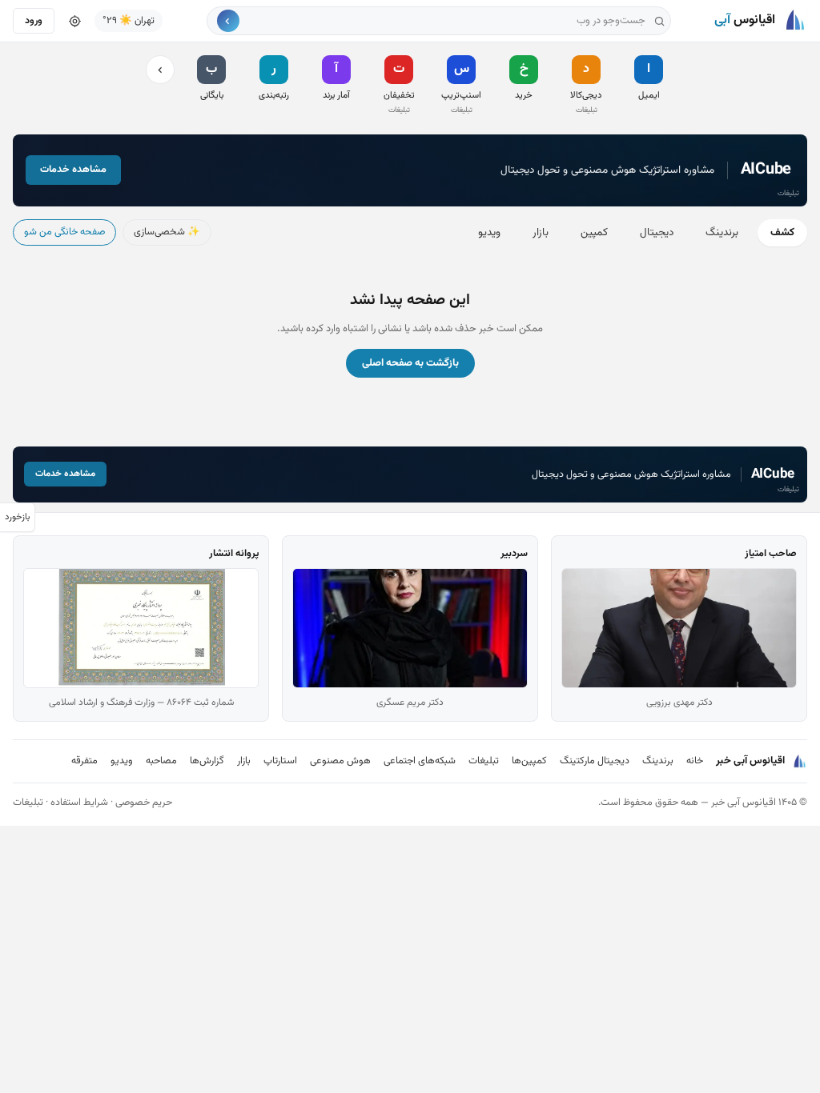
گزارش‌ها (207, 761)
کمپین (594, 232)
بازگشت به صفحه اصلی (410, 363)
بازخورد (17, 517)
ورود (33, 21)
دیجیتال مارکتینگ (594, 761)
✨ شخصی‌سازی (167, 232)
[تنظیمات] (74, 21)
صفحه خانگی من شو (64, 232)
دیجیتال (656, 232)
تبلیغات (483, 761)
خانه (694, 761)
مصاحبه (161, 761)
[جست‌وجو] (228, 21)
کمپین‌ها (529, 761)
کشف (782, 232)
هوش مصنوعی (340, 761)
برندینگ (721, 232)
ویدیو (489, 232)
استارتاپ (280, 761)
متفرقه (84, 761)
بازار (541, 232)
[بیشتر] (160, 69)
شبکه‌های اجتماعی (420, 761)
